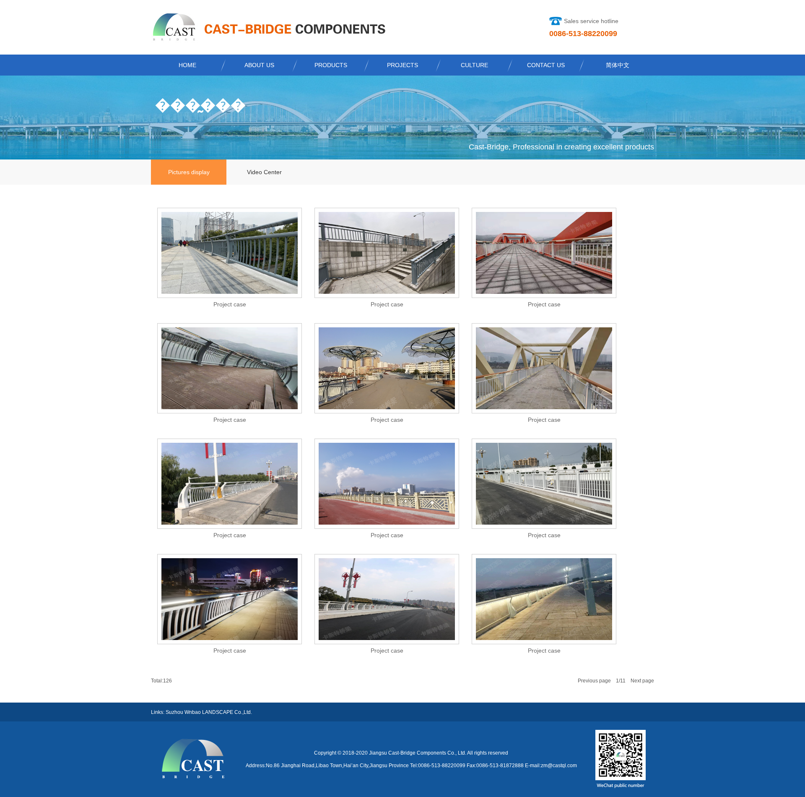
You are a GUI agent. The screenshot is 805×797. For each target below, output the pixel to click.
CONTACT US (546, 65)
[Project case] (229, 291)
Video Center (264, 172)
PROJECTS (402, 65)
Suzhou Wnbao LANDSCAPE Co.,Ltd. (209, 712)
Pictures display (189, 172)
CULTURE (474, 65)
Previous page (594, 681)
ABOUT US (259, 65)
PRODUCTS (330, 65)
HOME (187, 65)
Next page (642, 681)
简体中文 (617, 65)
